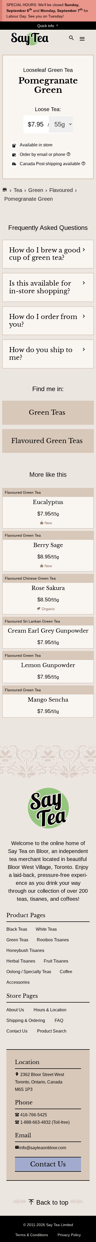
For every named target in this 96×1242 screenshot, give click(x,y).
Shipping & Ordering (25, 1020)
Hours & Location (50, 1010)
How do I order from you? (43, 320)
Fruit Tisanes (56, 961)
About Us (15, 1010)
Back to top (51, 1202)
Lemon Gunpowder (48, 665)
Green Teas (47, 412)
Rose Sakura (48, 588)
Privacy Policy (69, 1235)
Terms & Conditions (31, 1235)
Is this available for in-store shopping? (40, 287)
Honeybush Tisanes (25, 950)
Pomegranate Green (28, 199)
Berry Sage (48, 545)
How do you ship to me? (41, 353)
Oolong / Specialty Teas (28, 971)
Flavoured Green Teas (47, 441)
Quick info (46, 26)
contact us (48, 1164)
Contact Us (16, 1031)
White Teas (46, 929)
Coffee (66, 971)
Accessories (18, 982)
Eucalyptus (48, 502)
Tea (18, 190)
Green (35, 190)
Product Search (51, 1031)
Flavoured (61, 190)
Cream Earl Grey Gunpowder (48, 631)
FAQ (59, 1020)
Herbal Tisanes (20, 961)
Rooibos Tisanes (53, 940)
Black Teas (16, 929)
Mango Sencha (48, 700)
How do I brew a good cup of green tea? (45, 254)
